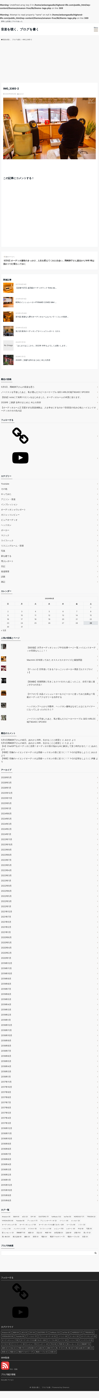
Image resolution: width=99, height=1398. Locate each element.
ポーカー (5, 530)
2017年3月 (6, 1123)
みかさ (21, 94)
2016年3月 (6, 1169)
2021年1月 (6, 932)
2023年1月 (6, 880)
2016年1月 (6, 1179)
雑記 (3, 581)
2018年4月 (6, 1066)
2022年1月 (6, 906)
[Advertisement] (49, 63)
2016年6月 (6, 1159)
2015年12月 (6, 1185)
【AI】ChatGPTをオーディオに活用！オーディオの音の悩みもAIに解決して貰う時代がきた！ (44, 746)
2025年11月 (6, 798)
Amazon (6, 1217)
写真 (3, 551)
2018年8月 (6, 1045)
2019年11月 (6, 968)
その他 (4, 489)
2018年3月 (6, 1071)
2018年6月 (6, 1056)
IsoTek (67, 1217)
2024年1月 (6, 834)
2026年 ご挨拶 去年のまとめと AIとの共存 (33, 360)
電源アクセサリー (57, 1237)
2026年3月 (6, 782)
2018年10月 (6, 1035)
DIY (33, 1217)
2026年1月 (6, 787)
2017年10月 (6, 1087)
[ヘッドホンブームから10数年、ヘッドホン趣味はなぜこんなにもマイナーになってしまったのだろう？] (49, 703)
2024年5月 (6, 818)
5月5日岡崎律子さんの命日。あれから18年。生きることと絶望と (31, 740)
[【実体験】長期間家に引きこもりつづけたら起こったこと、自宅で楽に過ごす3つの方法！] (49, 678)
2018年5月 (6, 1061)
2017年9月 (6, 1092)
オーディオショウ (9, 1225)
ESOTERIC (44, 1217)
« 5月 (3, 630)
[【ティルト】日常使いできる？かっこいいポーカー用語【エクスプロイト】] (49, 666)
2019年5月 (6, 999)
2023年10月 (7, 844)
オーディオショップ (28, 1225)
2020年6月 (6, 937)
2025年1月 (6, 808)
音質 (85, 1237)
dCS (25, 1217)
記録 (68, 1233)
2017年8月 (6, 1097)
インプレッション (9, 504)
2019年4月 (6, 1004)
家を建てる (6, 556)
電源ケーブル (73, 1237)
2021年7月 (6, 916)
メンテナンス (19, 1229)
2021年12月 (6, 911)
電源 (44, 1237)
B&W (16, 1217)
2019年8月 (6, 983)
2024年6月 (6, 813)
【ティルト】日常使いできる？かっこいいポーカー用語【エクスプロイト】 (60, 671)
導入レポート (7, 561)
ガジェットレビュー (10, 514)
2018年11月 (6, 1030)
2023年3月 (6, 875)
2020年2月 (6, 953)
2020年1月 (6, 958)
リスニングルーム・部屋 (12, 545)
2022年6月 (6, 891)
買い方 (87, 1233)
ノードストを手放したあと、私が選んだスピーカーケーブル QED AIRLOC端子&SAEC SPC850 (45, 392)
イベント (64, 1221)
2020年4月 (6, 947)
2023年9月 (6, 849)
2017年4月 (6, 1118)
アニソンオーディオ (48, 1221)
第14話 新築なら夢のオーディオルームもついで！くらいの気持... (42, 317)
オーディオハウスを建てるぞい (51, 1225)
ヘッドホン (6, 525)
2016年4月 (6, 1164)
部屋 (35, 1237)
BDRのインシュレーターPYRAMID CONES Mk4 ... (36, 302)
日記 (3, 566)
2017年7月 (6, 1102)
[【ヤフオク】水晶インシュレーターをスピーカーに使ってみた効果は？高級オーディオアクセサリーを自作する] (49, 690)
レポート (70, 1229)
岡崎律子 (21, 1233)
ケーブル (71, 1225)
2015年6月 (6, 1200)
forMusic (56, 1217)
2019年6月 (6, 994)
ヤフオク (32, 1229)
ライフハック (7, 540)
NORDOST (79, 1217)
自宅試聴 (58, 1233)
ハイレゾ (6, 1229)
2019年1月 (6, 1020)
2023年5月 (6, 865)
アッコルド (32, 1221)
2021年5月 (6, 922)
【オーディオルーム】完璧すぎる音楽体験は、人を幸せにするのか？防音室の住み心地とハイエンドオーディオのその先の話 (48, 409)
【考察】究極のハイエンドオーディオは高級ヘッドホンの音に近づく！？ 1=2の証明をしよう (44, 752)
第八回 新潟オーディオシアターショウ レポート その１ (38, 331)
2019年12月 (6, 963)
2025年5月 (6, 803)
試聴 (3, 576)
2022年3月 (6, 901)
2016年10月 (6, 1138)
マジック (5, 535)
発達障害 (5, 571)
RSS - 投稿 (13, 1369)
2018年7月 (6, 1051)
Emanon (66, 1387)
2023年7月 (6, 860)
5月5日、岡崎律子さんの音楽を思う (18, 387)
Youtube (5, 483)
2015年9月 (6, 1195)
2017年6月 (6, 1107)
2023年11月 (6, 839)
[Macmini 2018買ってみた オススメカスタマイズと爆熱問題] (49, 656)
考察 (48, 1233)
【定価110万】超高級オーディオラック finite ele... (36, 288)
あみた (94, 746)
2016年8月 (6, 1149)
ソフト (81, 1225)
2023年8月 (6, 855)
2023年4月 (6, 870)
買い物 (6, 1237)
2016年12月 (6, 1128)
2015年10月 (6, 1190)
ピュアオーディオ (9, 520)
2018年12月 (6, 1025)
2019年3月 (6, 1009)
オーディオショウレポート (13, 509)
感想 (31, 1233)
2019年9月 (6, 978)
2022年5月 (6, 896)
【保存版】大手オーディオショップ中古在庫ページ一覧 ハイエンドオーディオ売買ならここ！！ (61, 649)
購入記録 (17, 1237)
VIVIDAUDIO (7, 1221)
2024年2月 (6, 829)
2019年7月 (6, 989)
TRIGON (91, 1217)
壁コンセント (8, 1233)
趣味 (27, 1237)
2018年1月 (6, 1076)
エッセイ (75, 1221)
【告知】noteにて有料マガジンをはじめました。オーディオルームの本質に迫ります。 (41, 397)
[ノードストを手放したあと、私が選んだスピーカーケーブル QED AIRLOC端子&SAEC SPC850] (49, 715)
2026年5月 (6, 777)
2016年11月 (6, 1133)
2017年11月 (6, 1081)
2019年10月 (6, 973)
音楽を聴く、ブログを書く (20, 29)
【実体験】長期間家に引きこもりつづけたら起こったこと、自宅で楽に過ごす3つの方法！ (61, 683)
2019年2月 (6, 1014)
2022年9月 (6, 885)
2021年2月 (6, 927)
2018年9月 (6, 1040)
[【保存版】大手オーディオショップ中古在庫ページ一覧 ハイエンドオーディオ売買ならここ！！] (49, 644)
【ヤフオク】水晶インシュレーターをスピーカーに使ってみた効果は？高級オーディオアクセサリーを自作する (61, 695)
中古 (80, 1229)
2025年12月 (7, 793)
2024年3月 (6, 824)
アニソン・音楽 (8, 499)
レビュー (58, 1229)
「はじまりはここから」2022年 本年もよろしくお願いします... (41, 345)
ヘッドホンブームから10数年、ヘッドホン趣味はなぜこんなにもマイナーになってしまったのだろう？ (61, 708)
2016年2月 (6, 1174)
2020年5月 (6, 942)
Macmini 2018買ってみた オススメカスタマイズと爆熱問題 (54, 660)
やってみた (6, 494)
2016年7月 (6, 1154)
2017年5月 (6, 1112)
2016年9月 (6, 1143)
